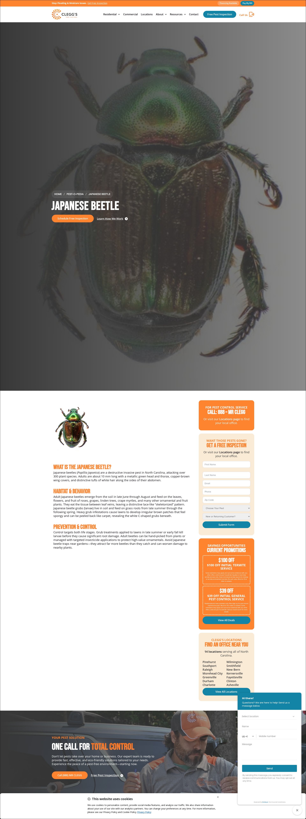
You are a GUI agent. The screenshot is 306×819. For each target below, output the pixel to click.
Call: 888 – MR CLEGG (226, 412)
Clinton (231, 681)
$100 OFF (226, 560)
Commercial (130, 14)
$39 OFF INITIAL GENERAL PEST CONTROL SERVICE (226, 597)
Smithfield (233, 666)
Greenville (209, 677)
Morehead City (213, 673)
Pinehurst (209, 662)
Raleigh (208, 669)
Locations (147, 14)
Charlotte (209, 685)
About (159, 14)
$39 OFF (226, 591)
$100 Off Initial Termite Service (226, 567)
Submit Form (226, 524)
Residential (110, 14)
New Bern (233, 669)
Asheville (232, 685)
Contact (193, 14)
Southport (209, 666)
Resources (176, 14)
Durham (208, 681)
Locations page (229, 419)
